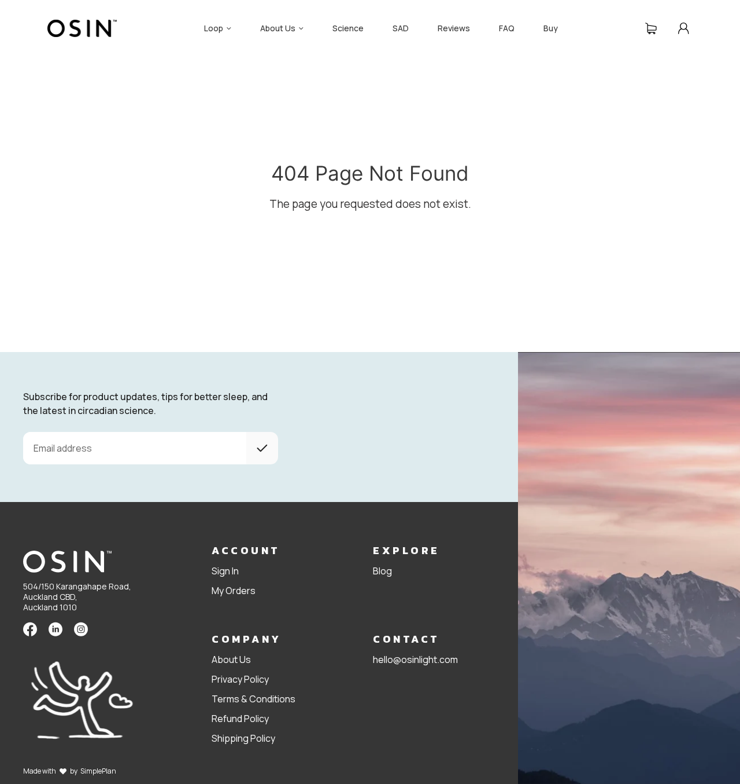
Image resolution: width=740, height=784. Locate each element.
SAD (401, 28)
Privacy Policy (240, 679)
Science (348, 28)
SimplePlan (98, 771)
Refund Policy (240, 718)
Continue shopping (141, 235)
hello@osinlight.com (415, 659)
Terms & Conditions (253, 699)
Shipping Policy (243, 738)
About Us (231, 659)
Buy (550, 28)
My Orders (234, 590)
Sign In (225, 571)
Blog (382, 571)
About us (277, 28)
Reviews (454, 28)
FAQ (507, 28)
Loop (213, 28)
